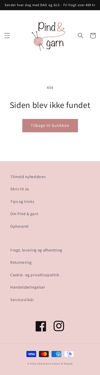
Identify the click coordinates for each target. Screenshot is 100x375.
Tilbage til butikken (50, 125)
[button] (7, 35)
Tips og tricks (22, 201)
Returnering (21, 262)
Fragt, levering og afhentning (36, 249)
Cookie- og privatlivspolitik (34, 274)
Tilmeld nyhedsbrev (28, 176)
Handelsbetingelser (27, 287)
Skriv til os (19, 188)
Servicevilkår (22, 299)
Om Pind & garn (24, 213)
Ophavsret (19, 226)
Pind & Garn (44, 363)
